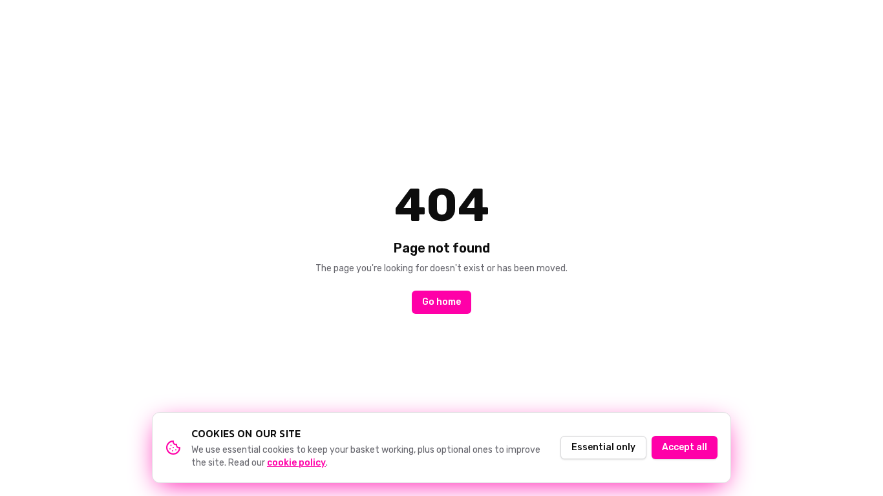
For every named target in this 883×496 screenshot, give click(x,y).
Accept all (684, 447)
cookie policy (296, 462)
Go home (441, 301)
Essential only (603, 447)
